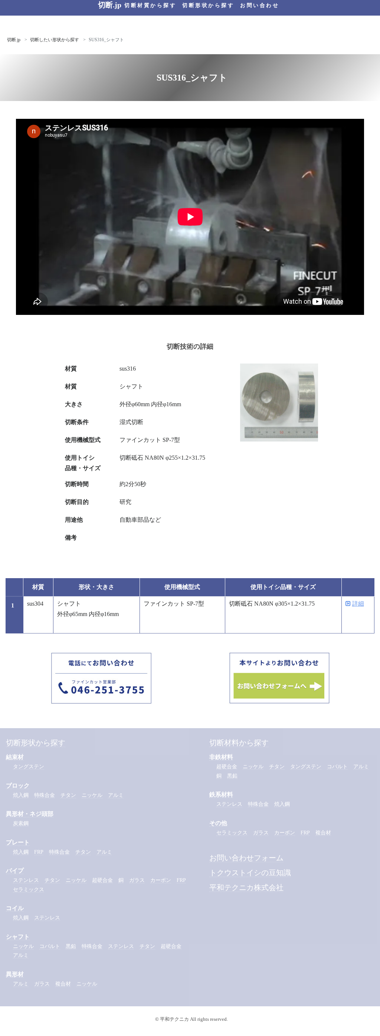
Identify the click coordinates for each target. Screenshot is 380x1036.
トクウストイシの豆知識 (250, 873)
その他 (218, 823)
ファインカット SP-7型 (149, 440)
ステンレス (26, 880)
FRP (38, 852)
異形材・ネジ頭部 (29, 814)
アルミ (116, 795)
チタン (68, 795)
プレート (18, 842)
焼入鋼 (21, 795)
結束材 (15, 757)
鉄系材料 (221, 794)
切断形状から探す (208, 5)
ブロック (18, 785)
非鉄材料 (221, 757)
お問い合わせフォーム (246, 858)
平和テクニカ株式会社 (246, 887)
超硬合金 (102, 880)
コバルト (49, 946)
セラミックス (28, 889)
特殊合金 (44, 795)
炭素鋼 (21, 823)
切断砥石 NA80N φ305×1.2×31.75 (272, 603)
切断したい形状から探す (54, 39)
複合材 (63, 984)
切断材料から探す (239, 743)
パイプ (15, 870)
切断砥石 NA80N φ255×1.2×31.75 (162, 458)
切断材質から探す (150, 5)
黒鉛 (71, 946)
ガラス (137, 880)
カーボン (160, 880)
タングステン (28, 766)
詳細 (358, 603)
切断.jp (13, 39)
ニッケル (92, 795)
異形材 (15, 974)
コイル (15, 908)
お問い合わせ (259, 5)
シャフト (18, 937)
